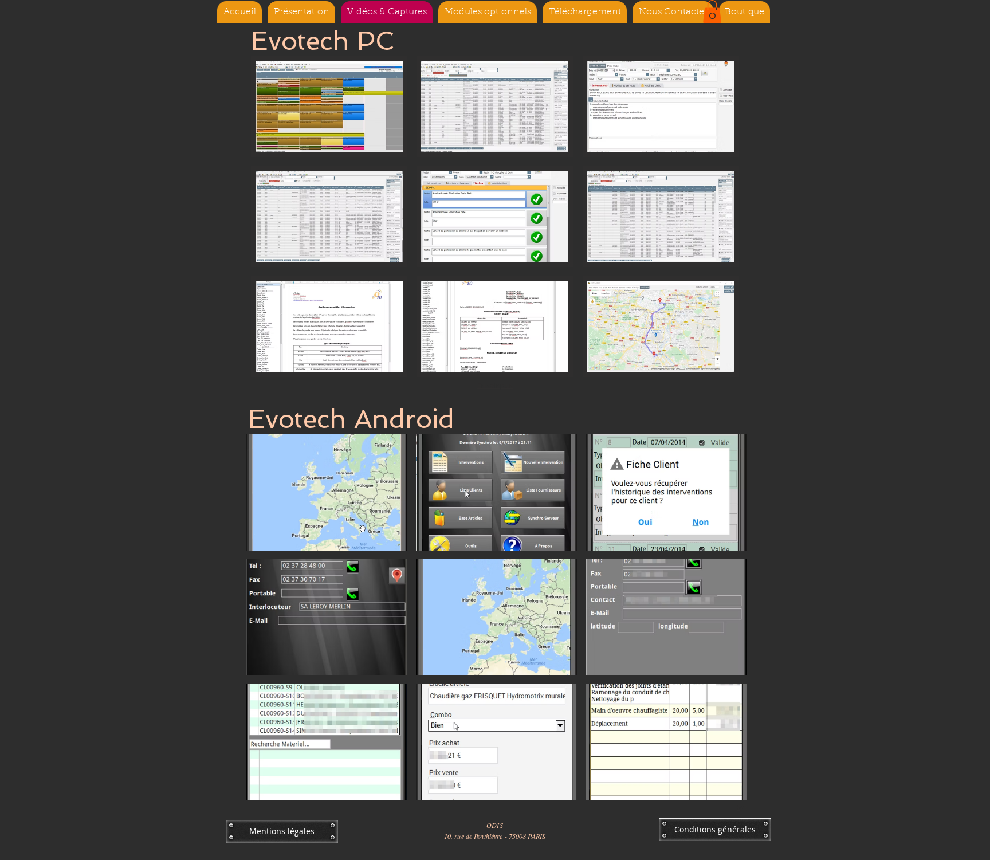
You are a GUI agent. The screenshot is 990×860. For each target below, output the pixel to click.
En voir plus (495, 386)
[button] (712, 11)
